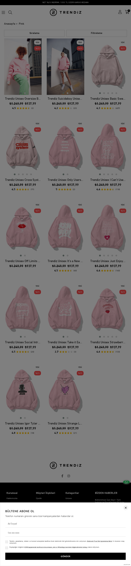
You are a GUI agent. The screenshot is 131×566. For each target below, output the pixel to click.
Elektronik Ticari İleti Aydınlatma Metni (99, 541)
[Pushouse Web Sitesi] (126, 564)
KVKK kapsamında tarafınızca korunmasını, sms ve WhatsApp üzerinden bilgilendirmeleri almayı (56, 547)
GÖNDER (65, 556)
